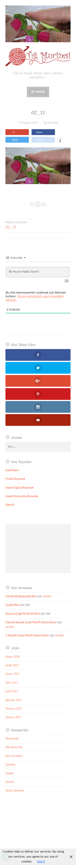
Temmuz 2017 (13, 708)
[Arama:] (38, 446)
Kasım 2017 (12, 674)
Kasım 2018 (12, 656)
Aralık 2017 (12, 665)
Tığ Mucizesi (50, 123)
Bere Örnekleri (14, 756)
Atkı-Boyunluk (13, 747)
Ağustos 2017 (13, 700)
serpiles (46, 596)
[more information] (60, 140)
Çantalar (10, 764)
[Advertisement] (38, 548)
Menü (40, 91)
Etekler (9, 773)
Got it (41, 861)
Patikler (9, 782)
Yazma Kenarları (14, 790)
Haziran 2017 (13, 717)
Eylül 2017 (11, 691)
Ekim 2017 (11, 682)
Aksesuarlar (12, 738)
